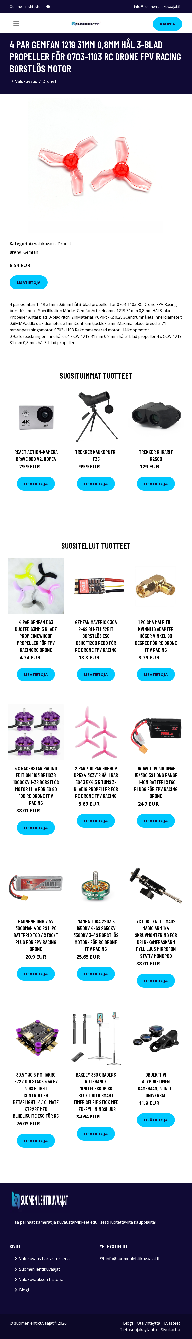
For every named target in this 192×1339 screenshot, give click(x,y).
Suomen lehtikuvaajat (39, 1269)
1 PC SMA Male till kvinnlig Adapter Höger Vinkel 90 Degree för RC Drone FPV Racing (156, 636)
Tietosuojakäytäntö (138, 1329)
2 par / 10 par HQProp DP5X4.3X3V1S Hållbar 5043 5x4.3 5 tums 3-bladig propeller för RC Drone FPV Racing (96, 782)
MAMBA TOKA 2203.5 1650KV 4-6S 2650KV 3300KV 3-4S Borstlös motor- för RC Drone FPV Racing (96, 935)
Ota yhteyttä (148, 1323)
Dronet (50, 81)
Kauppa (167, 23)
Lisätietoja (28, 282)
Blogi (24, 1290)
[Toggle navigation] (16, 23)
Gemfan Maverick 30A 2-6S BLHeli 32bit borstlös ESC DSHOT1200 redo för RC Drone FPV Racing (96, 636)
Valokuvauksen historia (41, 1279)
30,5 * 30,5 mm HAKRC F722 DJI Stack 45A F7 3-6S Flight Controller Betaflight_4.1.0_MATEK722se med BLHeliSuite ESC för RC (36, 1095)
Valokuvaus (26, 81)
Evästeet (172, 1323)
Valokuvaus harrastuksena (44, 1258)
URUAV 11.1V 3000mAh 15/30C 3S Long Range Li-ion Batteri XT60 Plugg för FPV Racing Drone (156, 782)
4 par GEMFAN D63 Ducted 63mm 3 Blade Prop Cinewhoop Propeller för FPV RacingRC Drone (36, 636)
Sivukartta (170, 1329)
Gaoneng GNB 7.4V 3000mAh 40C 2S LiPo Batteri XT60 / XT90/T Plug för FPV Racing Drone (36, 935)
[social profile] (48, 6)
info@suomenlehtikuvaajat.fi (157, 6)
